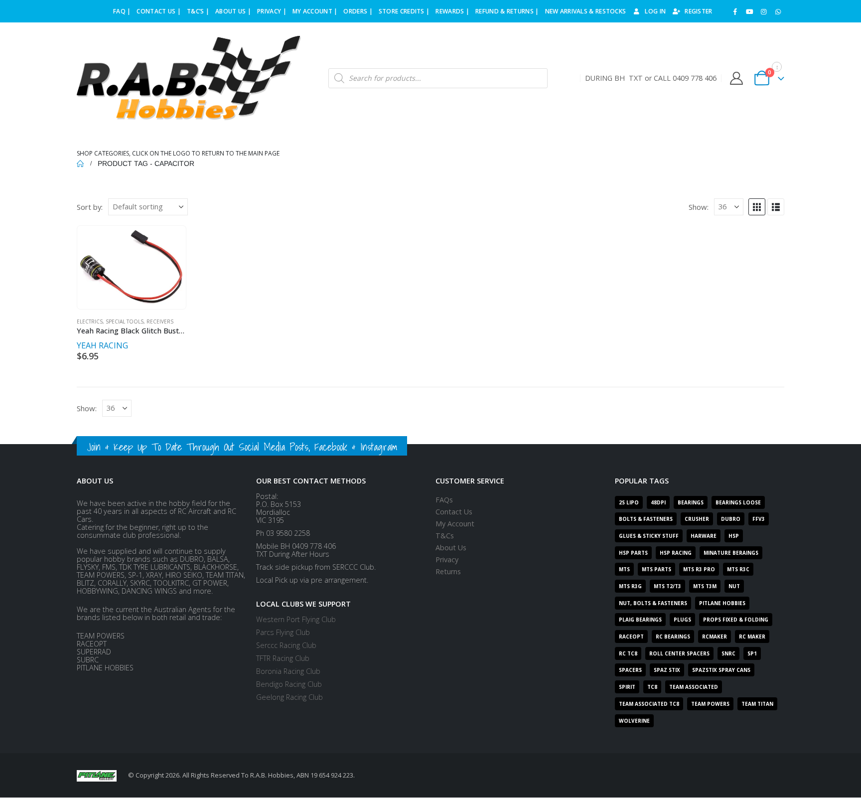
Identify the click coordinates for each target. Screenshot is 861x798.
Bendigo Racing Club (289, 684)
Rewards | (452, 11)
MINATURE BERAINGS (731, 552)
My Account (454, 523)
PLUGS (682, 619)
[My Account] (736, 78)
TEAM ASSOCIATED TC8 (649, 703)
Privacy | (272, 11)
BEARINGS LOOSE (738, 502)
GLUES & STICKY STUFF (649, 535)
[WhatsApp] (777, 11)
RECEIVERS (159, 321)
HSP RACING (676, 552)
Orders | (357, 11)
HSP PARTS (633, 552)
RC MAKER (752, 636)
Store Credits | (404, 11)
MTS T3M (705, 586)
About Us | (233, 11)
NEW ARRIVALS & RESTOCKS (585, 11)
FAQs (444, 499)
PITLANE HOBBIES (722, 603)
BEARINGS (691, 502)
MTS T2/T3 (667, 586)
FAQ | (122, 11)
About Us (450, 547)
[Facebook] (735, 11)
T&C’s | (198, 11)
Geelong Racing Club (289, 697)
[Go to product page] (131, 267)
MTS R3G (630, 586)
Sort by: (90, 207)
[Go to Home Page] (80, 163)
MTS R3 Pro (699, 569)
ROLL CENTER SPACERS (679, 653)
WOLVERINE (634, 720)
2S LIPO (629, 502)
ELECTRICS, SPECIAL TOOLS (110, 321)
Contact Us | (159, 11)
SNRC (728, 653)
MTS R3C (738, 569)
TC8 (652, 686)
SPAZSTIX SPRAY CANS (721, 669)
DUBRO (730, 518)
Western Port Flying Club (296, 619)
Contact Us (453, 511)
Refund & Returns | (507, 11)
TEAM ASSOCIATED (693, 686)
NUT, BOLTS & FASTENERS (653, 603)
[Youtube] (749, 11)
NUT (734, 586)
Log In (655, 11)
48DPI (658, 502)
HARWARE (704, 535)
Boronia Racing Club (288, 671)
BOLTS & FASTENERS (646, 518)
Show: (699, 207)
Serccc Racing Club (286, 645)
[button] (756, 206)
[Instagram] (763, 11)
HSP (733, 535)
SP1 (752, 653)
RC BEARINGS (673, 636)
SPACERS (630, 669)
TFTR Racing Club (282, 658)
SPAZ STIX (667, 669)
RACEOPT (631, 636)
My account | (315, 11)
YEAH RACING (102, 345)
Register (698, 11)
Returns (448, 571)
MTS (624, 569)
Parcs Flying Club (283, 632)
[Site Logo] (189, 78)
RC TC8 (628, 653)
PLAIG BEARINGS (640, 619)
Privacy (446, 559)
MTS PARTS (656, 569)
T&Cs (444, 535)
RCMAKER (714, 636)
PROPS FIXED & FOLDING (735, 619)
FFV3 (758, 518)
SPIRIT (627, 686)
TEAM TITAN (757, 703)
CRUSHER (697, 518)
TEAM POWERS (710, 703)
